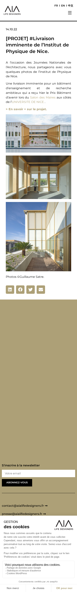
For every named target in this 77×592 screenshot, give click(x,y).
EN (63, 5)
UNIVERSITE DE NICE (28, 102)
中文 (70, 5)
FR (56, 5)
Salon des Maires (43, 97)
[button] (69, 13)
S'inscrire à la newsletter (21, 465)
